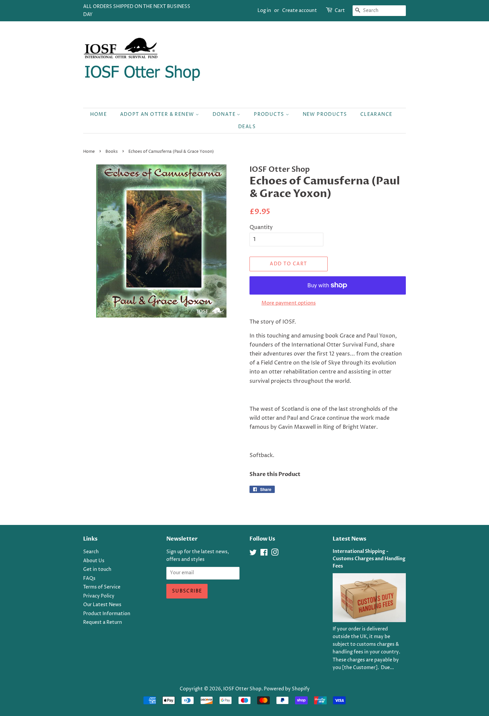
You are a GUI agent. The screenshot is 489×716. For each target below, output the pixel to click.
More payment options (288, 303)
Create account (299, 10)
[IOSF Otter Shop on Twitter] (253, 554)
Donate (225, 114)
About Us (93, 561)
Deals (247, 126)
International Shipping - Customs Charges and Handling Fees (369, 559)
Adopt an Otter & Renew (158, 114)
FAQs (89, 579)
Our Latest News (102, 605)
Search (91, 552)
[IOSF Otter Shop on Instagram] (274, 554)
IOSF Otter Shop (242, 689)
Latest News (349, 539)
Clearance (376, 114)
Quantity (261, 227)
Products (270, 114)
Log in (264, 10)
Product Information (106, 614)
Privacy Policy (98, 596)
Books (111, 151)
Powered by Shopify (287, 689)
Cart (340, 10)
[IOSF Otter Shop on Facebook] (264, 554)
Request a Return (102, 622)
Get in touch (97, 570)
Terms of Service (101, 587)
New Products (325, 114)
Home (98, 114)
